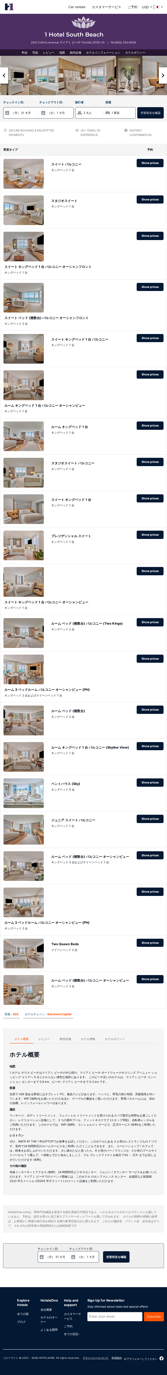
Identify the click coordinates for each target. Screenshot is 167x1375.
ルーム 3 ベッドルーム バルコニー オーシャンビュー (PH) (47, 690)
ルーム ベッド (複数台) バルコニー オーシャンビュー (90, 857)
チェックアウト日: (51, 102)
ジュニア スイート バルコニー (73, 820)
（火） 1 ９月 (56, 112)
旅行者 (79, 102)
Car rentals (76, 7)
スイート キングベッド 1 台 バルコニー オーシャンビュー (46, 602)
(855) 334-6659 (125, 42)
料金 (24, 52)
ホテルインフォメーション (103, 52)
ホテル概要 (21, 1039)
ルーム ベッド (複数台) (68, 711)
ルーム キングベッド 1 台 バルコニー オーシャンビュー (44, 405)
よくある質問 (49, 1329)
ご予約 (132, 7)
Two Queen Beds (65, 944)
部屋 (108, 102)
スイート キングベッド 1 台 (71, 500)
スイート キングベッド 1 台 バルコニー (79, 339)
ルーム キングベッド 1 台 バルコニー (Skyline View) (90, 747)
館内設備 (75, 52)
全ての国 (23, 1314)
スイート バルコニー (66, 164)
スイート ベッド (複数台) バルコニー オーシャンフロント (46, 318)
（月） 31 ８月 (21, 112)
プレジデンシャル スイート (71, 536)
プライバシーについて (95, 1357)
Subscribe (154, 1316)
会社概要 (46, 1309)
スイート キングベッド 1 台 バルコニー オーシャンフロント (48, 267)
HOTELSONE (47, 1357)
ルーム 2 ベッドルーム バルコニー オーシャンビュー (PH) (47, 922)
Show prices (150, 163)
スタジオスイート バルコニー (72, 463)
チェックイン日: (13, 102)
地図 (62, 52)
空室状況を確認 (150, 112)
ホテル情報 (88, 1039)
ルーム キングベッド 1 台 (69, 427)
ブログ (21, 1321)
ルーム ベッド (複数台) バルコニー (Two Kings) (87, 623)
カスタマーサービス (106, 7)
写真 (35, 52)
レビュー (48, 52)
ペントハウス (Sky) (65, 784)
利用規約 (117, 1357)
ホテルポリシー (135, 52)
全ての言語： (72, 1334)
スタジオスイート (64, 201)
